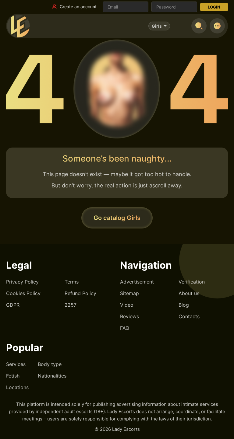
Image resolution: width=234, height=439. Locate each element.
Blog (184, 305)
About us (189, 293)
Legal (19, 265)
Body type (50, 364)
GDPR (13, 305)
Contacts (189, 316)
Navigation (146, 265)
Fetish (13, 376)
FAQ (124, 328)
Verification (192, 282)
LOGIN (214, 7)
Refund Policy (80, 293)
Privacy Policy (22, 282)
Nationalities (52, 376)
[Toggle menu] (217, 25)
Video (126, 305)
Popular (24, 348)
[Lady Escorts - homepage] (18, 26)
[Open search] (199, 25)
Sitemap (129, 293)
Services (16, 364)
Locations (17, 387)
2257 (70, 305)
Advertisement (137, 282)
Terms (72, 282)
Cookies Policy (23, 293)
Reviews (129, 316)
